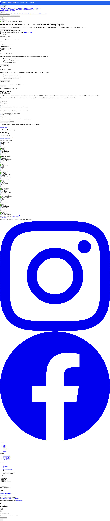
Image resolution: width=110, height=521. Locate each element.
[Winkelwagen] (3, 18)
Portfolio (7, 10)
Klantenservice (12, 10)
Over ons (12, 122)
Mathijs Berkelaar (19, 500)
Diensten (2, 7)
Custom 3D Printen (6, 456)
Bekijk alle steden (3, 127)
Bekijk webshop (3, 518)
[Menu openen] (5, 20)
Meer (2, 12)
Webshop (2, 10)
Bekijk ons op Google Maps (6, 493)
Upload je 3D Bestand (6, 30)
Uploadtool (5, 445)
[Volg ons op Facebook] (55, 440)
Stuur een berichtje (5, 122)
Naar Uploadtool (4, 65)
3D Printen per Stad (7, 459)
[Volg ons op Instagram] (55, 330)
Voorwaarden (2, 498)
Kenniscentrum (6, 448)
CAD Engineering (6, 458)
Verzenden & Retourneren (13, 498)
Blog (5, 10)
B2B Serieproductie (7, 457)
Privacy (6, 498)
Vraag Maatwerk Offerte (15, 30)
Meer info (2, 86)
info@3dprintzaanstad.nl (7, 469)
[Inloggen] (1, 17)
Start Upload (16, 216)
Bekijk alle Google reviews (5, 138)
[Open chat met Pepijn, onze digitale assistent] (1, 520)
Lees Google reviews (4, 495)
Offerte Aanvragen (4, 81)
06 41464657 (4, 4)
